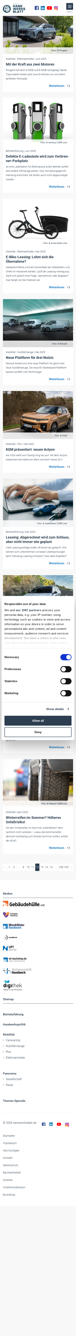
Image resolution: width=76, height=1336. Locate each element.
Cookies (7, 1180)
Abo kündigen (11, 1150)
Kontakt (8, 1157)
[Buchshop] (38, 959)
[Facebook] (37, 8)
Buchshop (9, 1194)
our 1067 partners (29, 610)
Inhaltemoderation (14, 1187)
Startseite (9, 1135)
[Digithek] (38, 985)
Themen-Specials (14, 1101)
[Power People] (38, 914)
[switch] (66, 669)
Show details (55, 709)
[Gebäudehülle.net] (38, 903)
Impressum (10, 1143)
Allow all (38, 720)
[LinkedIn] (43, 8)
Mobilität (9, 1034)
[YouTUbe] (49, 8)
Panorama (9, 1073)
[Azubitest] (38, 937)
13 (41, 867)
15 (51, 867)
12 (37, 867)
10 (28, 867)
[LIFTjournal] (38, 948)
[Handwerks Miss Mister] (38, 926)
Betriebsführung (13, 1014)
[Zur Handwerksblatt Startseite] (14, 8)
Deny (38, 732)
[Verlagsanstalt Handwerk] (38, 971)
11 (32, 867)
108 (60, 867)
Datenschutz (10, 1165)
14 (46, 867)
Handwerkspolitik (14, 1024)
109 (66, 867)
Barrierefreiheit (12, 1172)
